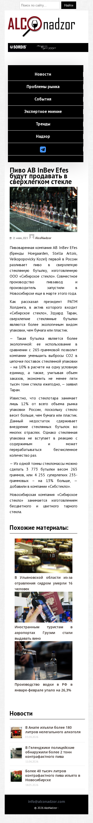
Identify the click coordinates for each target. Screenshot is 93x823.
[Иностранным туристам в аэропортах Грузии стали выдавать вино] (44, 621)
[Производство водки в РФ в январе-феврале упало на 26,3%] (44, 678)
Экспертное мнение (43, 111)
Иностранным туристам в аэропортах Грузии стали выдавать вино (44, 633)
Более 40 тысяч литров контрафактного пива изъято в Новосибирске (52, 775)
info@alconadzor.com (46, 801)
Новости (43, 74)
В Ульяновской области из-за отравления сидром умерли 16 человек (44, 583)
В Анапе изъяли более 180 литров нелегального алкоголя (53, 729)
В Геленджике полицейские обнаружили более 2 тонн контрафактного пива (49, 752)
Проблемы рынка (43, 86)
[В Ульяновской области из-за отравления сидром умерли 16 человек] (44, 571)
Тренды (43, 124)
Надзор (43, 136)
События (42, 99)
